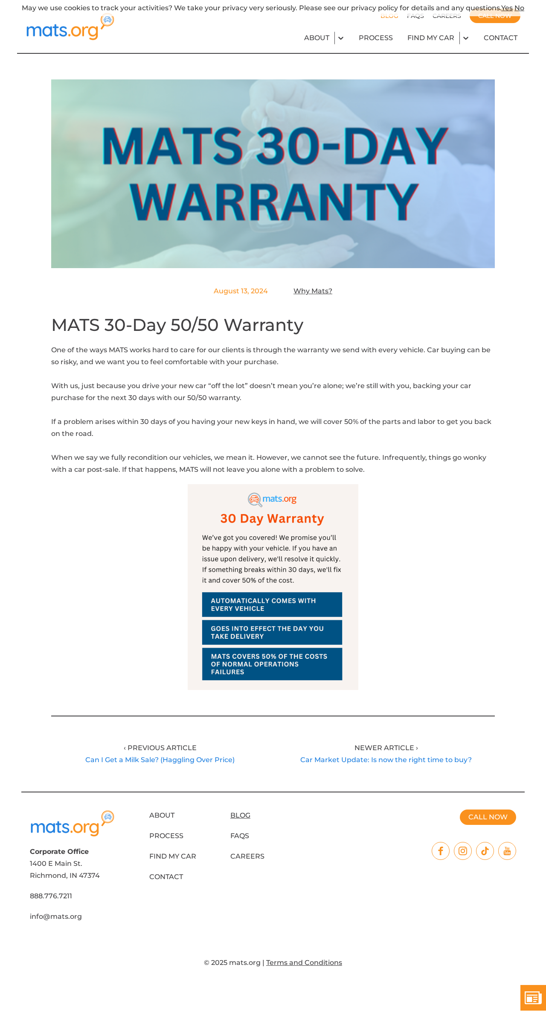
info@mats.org (56, 916)
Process (376, 38)
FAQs (239, 836)
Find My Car (430, 38)
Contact (500, 38)
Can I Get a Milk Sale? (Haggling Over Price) (160, 760)
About (316, 38)
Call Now (488, 817)
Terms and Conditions (304, 963)
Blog (240, 815)
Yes (507, 8)
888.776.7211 (51, 896)
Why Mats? (312, 291)
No (519, 8)
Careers (247, 856)
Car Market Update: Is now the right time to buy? (386, 760)
